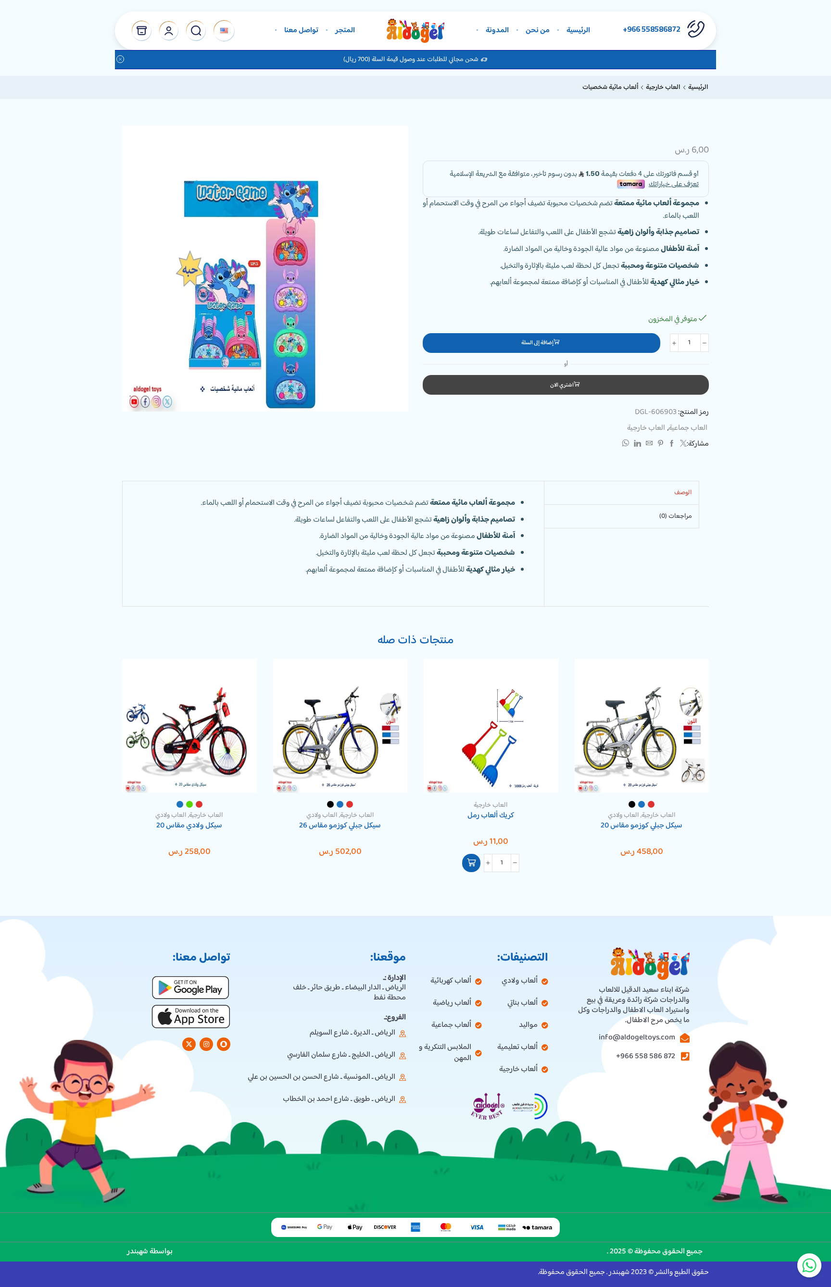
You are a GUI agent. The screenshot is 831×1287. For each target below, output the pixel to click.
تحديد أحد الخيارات (691, 773)
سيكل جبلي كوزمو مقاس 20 (641, 826)
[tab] (683, 493)
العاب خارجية (663, 87)
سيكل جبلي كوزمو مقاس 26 (340, 826)
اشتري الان (562, 385)
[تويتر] (682, 444)
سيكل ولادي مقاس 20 (189, 826)
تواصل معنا (301, 30)
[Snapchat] (223, 1044)
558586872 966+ (651, 29)
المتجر (345, 30)
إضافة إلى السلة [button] (540, 773)
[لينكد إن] (637, 444)
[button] (471, 863)
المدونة (497, 30)
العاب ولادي (623, 815)
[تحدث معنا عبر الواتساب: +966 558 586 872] (809, 1265)
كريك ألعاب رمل (490, 816)
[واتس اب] (626, 444)
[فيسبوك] (672, 444)
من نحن (538, 30)
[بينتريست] (660, 444)
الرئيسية (578, 30)
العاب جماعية (687, 428)
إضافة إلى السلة (537, 343)
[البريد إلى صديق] (649, 444)
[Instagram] (206, 1044)
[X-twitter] (189, 1044)
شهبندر (138, 1251)
